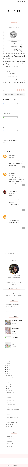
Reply (23, 167)
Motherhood (11, 308)
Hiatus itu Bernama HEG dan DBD (10, 141)
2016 (7, 365)
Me (6, 308)
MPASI (18, 306)
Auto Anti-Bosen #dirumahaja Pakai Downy (16, 330)
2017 (7, 363)
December (10, 375)
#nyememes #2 (10, 400)
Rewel (8, 414)
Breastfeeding (16, 304)
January (9, 426)
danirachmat (9, 436)
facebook (8, 295)
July (8, 382)
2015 (7, 367)
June (9, 384)
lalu (18, 79)
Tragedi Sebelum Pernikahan (13, 419)
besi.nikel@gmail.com (16, 282)
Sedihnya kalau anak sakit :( (16, 343)
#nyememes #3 (10, 392)
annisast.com (9, 441)
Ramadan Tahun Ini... (8, 113)
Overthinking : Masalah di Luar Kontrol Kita (17, 321)
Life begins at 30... (10, 443)
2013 (7, 371)
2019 (7, 359)
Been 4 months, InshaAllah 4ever (14, 417)
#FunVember (8, 304)
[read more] (14, 284)
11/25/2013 (11, 157)
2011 (7, 428)
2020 (7, 358)
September (10, 379)
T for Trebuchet (10, 395)
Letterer (10, 277)
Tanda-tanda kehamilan (12, 422)
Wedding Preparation (10, 311)
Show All (21, 448)
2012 (7, 373)
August (9, 381)
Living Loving (9, 446)
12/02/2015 (11, 193)
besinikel (12, 27)
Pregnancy (13, 22)
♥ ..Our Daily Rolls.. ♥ (11, 438)
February (9, 424)
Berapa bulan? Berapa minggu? (13, 409)
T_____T (5, 127)
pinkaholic (12, 216)
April (9, 388)
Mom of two (13, 275)
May (8, 386)
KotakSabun (12, 306)
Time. (8, 412)
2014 (7, 369)
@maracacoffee (15, 279)
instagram (20, 295)
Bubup (7, 306)
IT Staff (17, 275)
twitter (14, 295)
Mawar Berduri (13, 191)
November (10, 377)
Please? (9, 397)
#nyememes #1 (10, 407)
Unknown (12, 155)
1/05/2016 (11, 218)
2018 (7, 361)
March (9, 390)
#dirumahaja (15, 337)
